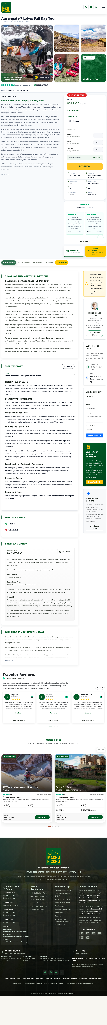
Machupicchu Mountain (63, 902)
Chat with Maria (96, 333)
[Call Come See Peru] (86, 7)
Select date (66, 552)
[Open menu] (103, 6)
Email (88, 404)
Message (89, 413)
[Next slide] (102, 236)
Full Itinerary (25, 262)
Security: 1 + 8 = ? (91, 426)
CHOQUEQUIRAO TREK (38, 893)
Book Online (63, 262)
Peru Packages (59, 906)
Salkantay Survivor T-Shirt (63, 909)
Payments (57, 978)
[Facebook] (45, 972)
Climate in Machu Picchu (63, 890)
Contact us (48, 978)
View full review (18, 720)
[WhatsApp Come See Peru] (96, 7)
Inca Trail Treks (35, 903)
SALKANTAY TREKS (37, 909)
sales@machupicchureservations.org (15, 940)
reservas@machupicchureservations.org (16, 935)
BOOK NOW (84, 166)
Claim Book (17, 983)
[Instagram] (50, 972)
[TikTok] (62, 972)
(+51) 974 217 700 (9, 895)
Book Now (39, 978)
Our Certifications (95, 978)
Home (3, 90)
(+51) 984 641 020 (9, 898)
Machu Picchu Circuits (62, 899)
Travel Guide (59, 916)
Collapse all (68, 366)
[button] (5, 53)
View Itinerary (41, 817)
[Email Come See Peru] (91, 7)
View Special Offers (94, 527)
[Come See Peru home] (6, 7)
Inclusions (39, 262)
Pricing (50, 262)
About (19, 978)
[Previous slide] (98, 236)
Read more (18, 713)
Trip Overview (10, 262)
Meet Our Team (28, 978)
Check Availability (94, 482)
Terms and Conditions (70, 978)
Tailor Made (59, 912)
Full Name (89, 396)
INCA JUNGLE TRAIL (37, 900)
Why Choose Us (60, 925)
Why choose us (10, 978)
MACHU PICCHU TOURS (39, 906)
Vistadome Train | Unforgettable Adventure (63, 920)
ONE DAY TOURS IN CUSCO (40, 896)
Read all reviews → (85, 241)
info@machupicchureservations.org (96, 379)
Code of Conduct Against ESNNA (63, 895)
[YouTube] (56, 972)
